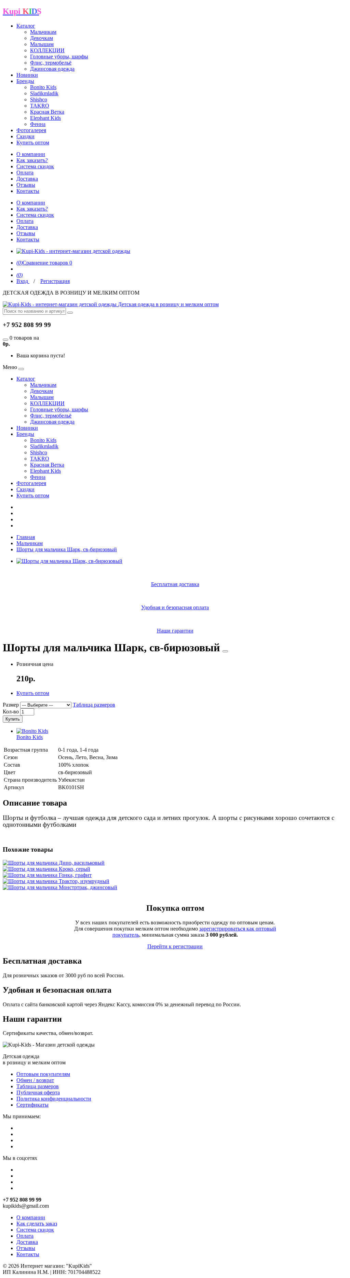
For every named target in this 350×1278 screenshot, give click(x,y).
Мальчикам (43, 32)
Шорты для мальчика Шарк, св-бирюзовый (66, 549)
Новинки (27, 75)
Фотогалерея (31, 130)
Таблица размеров (94, 705)
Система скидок (35, 166)
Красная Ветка (47, 112)
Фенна (37, 124)
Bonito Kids (43, 87)
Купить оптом (32, 142)
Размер (11, 705)
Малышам (42, 44)
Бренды (25, 81)
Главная (25, 537)
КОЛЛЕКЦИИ (47, 50)
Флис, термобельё (50, 63)
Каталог (25, 26)
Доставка (27, 179)
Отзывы (25, 185)
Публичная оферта (38, 1092)
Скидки (25, 136)
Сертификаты (32, 1105)
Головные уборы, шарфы (59, 56)
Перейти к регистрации (175, 946)
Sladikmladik (44, 93)
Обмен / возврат (35, 1080)
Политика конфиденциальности (53, 1099)
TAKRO (39, 106)
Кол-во (11, 711)
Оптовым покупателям (43, 1074)
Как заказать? (32, 160)
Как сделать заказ (36, 1223)
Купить (12, 719)
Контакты (27, 191)
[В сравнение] (225, 651)
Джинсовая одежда (52, 69)
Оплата (24, 172)
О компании (30, 154)
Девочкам (41, 38)
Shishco (38, 99)
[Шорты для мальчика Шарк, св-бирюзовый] (69, 561)
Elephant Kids (45, 118)
